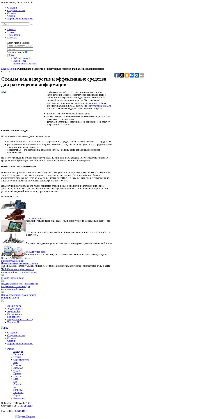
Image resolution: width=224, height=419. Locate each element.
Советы (17, 376)
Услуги (17, 357)
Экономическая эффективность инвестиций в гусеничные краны (18, 270)
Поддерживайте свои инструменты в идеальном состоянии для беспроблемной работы (19, 286)
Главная (5, 68)
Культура (18, 351)
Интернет (18, 392)
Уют (15, 362)
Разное (10, 348)
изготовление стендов (99, 105)
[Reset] (31, 24)
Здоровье (18, 368)
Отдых (16, 370)
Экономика (19, 398)
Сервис (17, 395)
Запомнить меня (15, 52)
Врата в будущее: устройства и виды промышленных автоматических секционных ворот (19, 261)
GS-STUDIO (26, 406)
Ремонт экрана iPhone (12, 278)
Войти (11, 55)
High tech (15, 380)
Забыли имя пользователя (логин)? (25, 62)
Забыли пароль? (21, 58)
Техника (13, 68)
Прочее (17, 373)
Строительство (21, 359)
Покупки (18, 354)
